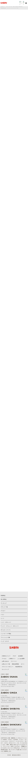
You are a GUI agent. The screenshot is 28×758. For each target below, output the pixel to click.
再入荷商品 (3, 599)
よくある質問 (21, 658)
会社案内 (20, 656)
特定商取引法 (18, 666)
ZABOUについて (6, 656)
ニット (2, 618)
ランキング (3, 603)
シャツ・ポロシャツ (6, 622)
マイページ (14, 661)
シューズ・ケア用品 (6, 633)
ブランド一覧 (4, 607)
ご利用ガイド (12, 658)
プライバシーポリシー (7, 666)
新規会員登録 (15, 664)
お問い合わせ (5, 661)
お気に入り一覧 (6, 664)
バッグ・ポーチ (5, 641)
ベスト (2, 614)
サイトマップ (5, 669)
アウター (3, 610)
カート (22, 664)
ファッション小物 (5, 637)
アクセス (4, 658)
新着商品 (3, 595)
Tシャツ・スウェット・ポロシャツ (10, 626)
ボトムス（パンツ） (6, 629)
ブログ (14, 656)
